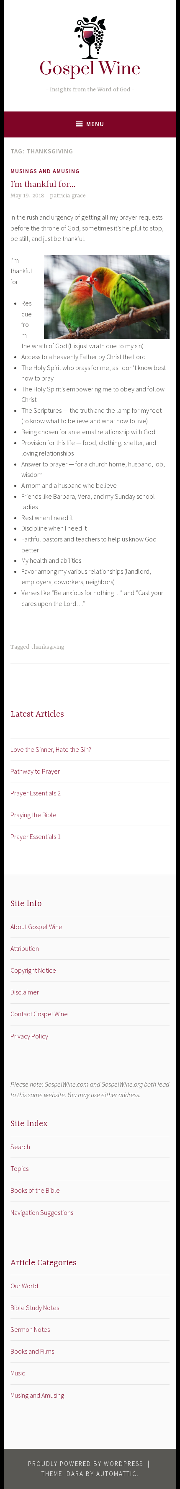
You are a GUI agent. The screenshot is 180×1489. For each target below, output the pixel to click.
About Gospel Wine (36, 926)
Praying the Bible (33, 815)
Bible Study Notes (34, 1307)
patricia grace (68, 195)
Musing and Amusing (37, 1395)
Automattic (116, 1474)
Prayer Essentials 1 (35, 836)
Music (17, 1373)
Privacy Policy (29, 1036)
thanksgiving (47, 647)
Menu (95, 124)
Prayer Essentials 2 (35, 793)
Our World (24, 1286)
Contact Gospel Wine (39, 1014)
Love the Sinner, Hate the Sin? (50, 749)
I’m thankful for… (42, 184)
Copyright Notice (33, 970)
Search (20, 1146)
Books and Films (32, 1351)
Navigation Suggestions (41, 1212)
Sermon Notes (30, 1329)
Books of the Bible (35, 1190)
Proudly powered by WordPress (85, 1464)
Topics (19, 1168)
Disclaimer (24, 992)
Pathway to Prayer (35, 771)
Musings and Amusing (45, 171)
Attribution (24, 948)
